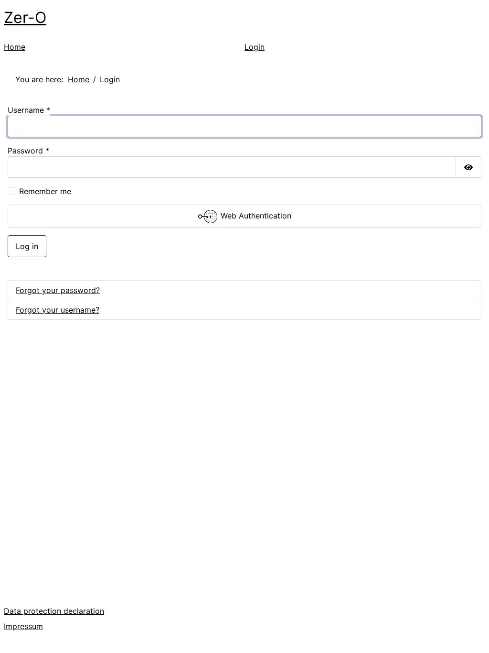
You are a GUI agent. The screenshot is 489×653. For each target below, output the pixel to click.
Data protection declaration (54, 611)
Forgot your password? (58, 290)
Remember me (45, 191)
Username (29, 110)
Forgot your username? (57, 310)
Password (28, 150)
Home (14, 47)
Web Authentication (254, 216)
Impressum (23, 626)
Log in (27, 246)
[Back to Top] (472, 635)
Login (254, 47)
